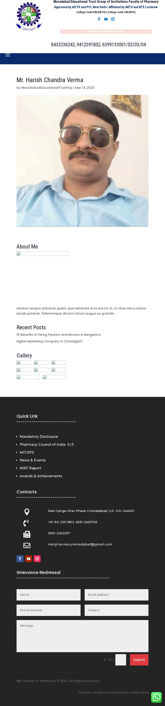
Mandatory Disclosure (39, 437)
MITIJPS (27, 452)
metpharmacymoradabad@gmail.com (80, 544)
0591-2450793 (87, 522)
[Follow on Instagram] (112, 19)
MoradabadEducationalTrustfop (47, 88)
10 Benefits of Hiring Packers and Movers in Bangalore (59, 335)
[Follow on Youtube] (105, 19)
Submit (139, 659)
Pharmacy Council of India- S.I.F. (47, 445)
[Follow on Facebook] (99, 19)
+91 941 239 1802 (61, 522)
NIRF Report (30, 468)
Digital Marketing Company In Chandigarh (49, 341)
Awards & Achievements (41, 476)
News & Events (33, 460)
